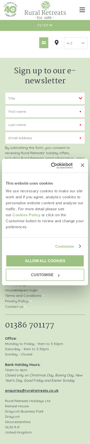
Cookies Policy (26, 215)
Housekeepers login (21, 290)
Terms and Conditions (23, 295)
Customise (64, 246)
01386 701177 (29, 325)
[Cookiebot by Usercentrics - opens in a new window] (54, 165)
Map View (57, 42)
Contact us (14, 306)
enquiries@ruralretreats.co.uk (31, 390)
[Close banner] (82, 165)
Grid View (43, 42)
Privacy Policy (16, 301)
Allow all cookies (45, 261)
